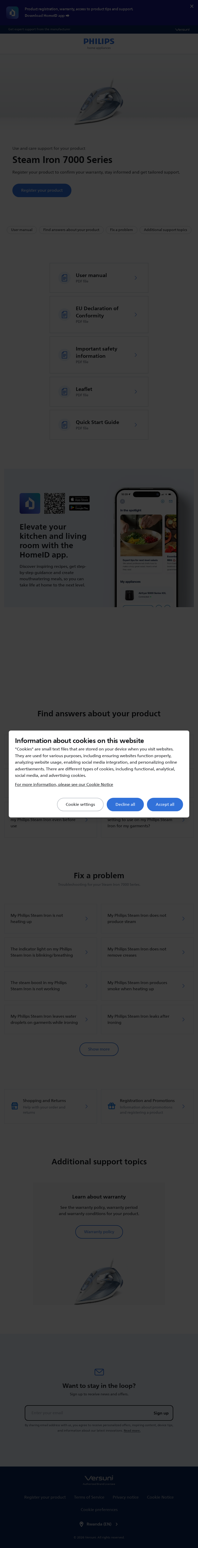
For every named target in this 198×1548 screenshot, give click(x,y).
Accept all (165, 804)
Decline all (125, 804)
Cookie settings (80, 804)
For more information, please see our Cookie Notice (64, 784)
